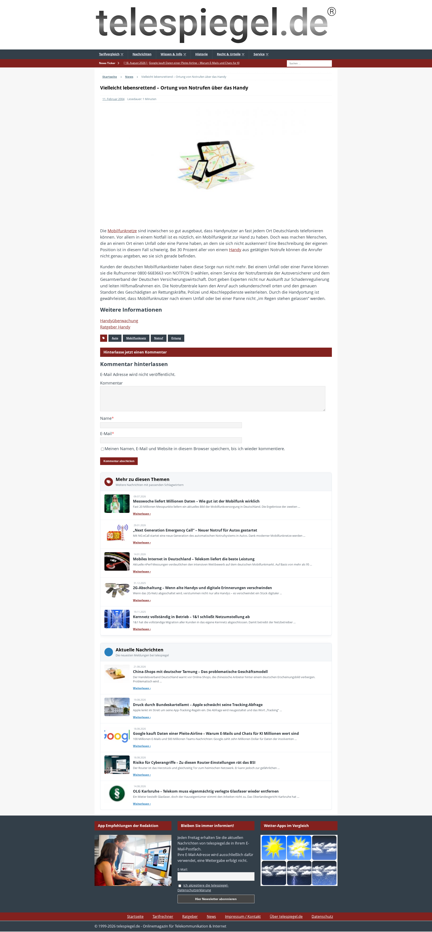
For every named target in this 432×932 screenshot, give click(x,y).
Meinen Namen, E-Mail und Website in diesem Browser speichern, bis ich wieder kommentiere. (195, 448)
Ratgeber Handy (115, 327)
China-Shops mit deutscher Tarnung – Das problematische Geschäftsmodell (200, 671)
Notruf (158, 338)
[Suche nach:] (309, 63)
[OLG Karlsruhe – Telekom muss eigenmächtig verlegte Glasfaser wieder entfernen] (117, 793)
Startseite (135, 916)
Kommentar (111, 383)
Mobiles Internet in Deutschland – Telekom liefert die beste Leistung (193, 559)
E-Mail (106, 433)
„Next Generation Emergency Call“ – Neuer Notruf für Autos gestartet (195, 530)
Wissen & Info (171, 54)
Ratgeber (190, 916)
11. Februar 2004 (113, 99)
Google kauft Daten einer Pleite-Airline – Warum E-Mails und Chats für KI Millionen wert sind (216, 733)
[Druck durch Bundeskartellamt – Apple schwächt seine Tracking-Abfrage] (117, 707)
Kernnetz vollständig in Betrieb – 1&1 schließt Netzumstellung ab (191, 616)
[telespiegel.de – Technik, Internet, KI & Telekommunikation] (216, 24)
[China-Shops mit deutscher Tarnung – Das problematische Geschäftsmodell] (117, 674)
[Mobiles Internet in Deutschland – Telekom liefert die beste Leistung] (117, 561)
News (211, 916)
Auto (115, 338)
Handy (235, 249)
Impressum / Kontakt (243, 916)
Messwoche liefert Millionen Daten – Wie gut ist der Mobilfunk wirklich (196, 501)
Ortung (176, 338)
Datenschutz (322, 916)
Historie (201, 54)
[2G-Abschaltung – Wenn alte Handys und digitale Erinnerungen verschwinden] (117, 590)
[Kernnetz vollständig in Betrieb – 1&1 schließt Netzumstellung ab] (117, 619)
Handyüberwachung (119, 320)
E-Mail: (183, 869)
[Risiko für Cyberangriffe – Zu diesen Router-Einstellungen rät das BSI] (117, 764)
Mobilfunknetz (136, 338)
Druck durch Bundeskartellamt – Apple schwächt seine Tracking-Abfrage (198, 704)
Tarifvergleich (109, 54)
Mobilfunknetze (122, 230)
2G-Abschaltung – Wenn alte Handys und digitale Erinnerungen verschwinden (202, 587)
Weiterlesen (142, 514)
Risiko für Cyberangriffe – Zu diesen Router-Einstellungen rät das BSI (194, 762)
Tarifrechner (163, 916)
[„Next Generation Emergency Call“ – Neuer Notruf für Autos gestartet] (117, 532)
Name (106, 418)
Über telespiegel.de (286, 916)
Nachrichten (142, 54)
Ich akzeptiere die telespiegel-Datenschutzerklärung (203, 887)
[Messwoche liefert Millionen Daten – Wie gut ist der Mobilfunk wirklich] (117, 503)
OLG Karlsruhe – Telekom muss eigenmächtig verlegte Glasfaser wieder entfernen (206, 791)
